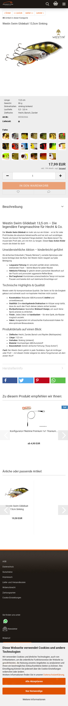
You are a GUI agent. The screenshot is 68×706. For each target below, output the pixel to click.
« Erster (7, 13)
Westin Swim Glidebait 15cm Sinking (17, 508)
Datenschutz (8, 567)
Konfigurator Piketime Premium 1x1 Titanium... (34, 431)
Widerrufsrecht (9, 587)
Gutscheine (7, 572)
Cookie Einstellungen (11, 597)
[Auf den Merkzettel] (18, 192)
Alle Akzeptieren (34, 681)
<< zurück (18, 13)
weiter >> (29, 13)
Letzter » (40, 13)
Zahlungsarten (9, 593)
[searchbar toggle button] (47, 4)
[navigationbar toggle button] (64, 4)
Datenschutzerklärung (53, 674)
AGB (4, 561)
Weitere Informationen (34, 699)
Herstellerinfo (12, 368)
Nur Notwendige (34, 691)
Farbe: (5, 130)
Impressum (7, 577)
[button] (7, 176)
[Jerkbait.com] (6, 4)
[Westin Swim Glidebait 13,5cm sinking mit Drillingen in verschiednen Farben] (34, 53)
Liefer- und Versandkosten (14, 582)
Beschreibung (12, 207)
